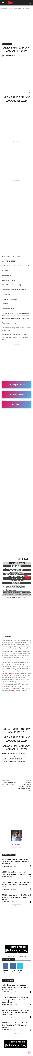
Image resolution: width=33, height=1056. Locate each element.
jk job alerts (17, 756)
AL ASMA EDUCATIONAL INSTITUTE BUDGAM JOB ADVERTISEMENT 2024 (24, 786)
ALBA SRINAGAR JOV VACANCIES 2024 (16, 753)
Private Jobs (8, 43)
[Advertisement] (16, 26)
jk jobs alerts (11, 758)
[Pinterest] (21, 412)
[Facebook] (13, 412)
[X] (17, 412)
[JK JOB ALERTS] (3, 56)
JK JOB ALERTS (9, 55)
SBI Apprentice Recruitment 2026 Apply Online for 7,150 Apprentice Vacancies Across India (16, 861)
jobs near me (6, 763)
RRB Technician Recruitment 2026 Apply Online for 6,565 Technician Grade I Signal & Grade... (16, 1012)
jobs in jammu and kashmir (9, 761)
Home (3, 8)
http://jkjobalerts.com (16, 847)
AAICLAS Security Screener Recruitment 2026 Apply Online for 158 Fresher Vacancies (16, 1025)
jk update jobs (18, 758)
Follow (13, 963)
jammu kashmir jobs (8, 756)
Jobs (7, 8)
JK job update (25, 756)
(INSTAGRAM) (12, 688)
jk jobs (4, 758)
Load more (16, 906)
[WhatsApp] (26, 412)
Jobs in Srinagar (21, 761)
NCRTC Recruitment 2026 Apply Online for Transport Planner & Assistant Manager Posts (15, 1000)
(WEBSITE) (10, 673)
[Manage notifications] (29, 1052)
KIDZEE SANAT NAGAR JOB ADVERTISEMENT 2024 (9, 784)
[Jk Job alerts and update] (10, 2)
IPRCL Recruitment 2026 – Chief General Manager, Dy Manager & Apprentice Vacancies (16, 897)
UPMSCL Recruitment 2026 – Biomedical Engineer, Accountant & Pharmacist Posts (16, 884)
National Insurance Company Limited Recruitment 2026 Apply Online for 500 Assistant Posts (15, 987)
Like (5, 963)
